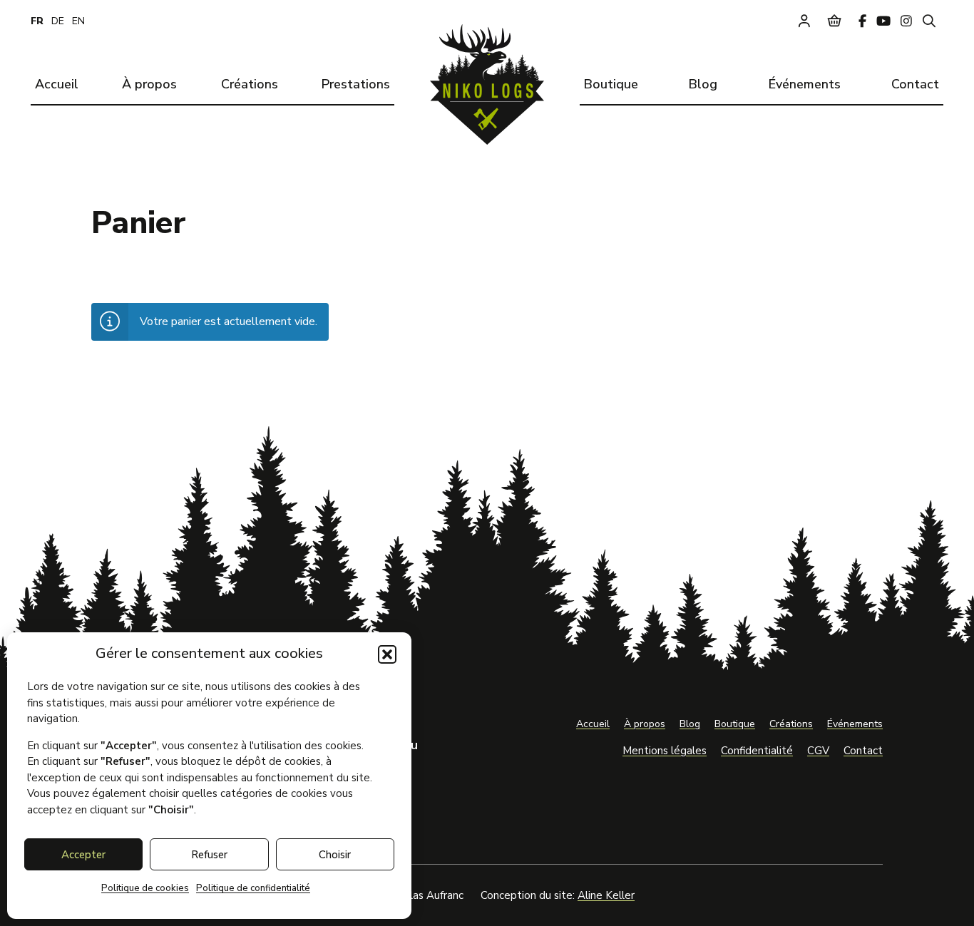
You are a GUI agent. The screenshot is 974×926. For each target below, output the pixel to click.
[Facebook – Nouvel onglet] (862, 20)
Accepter (83, 855)
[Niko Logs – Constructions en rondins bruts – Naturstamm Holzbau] (487, 84)
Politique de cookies (145, 888)
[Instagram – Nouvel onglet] (906, 20)
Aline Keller (606, 895)
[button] (387, 654)
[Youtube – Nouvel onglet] (883, 20)
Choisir (335, 855)
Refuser (209, 855)
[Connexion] (804, 20)
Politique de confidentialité (253, 888)
